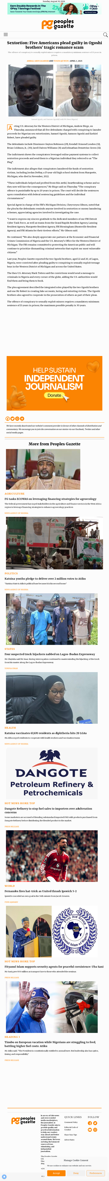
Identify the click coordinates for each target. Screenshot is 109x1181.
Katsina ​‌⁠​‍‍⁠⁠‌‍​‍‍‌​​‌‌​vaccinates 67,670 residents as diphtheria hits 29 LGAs (46, 733)
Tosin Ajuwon (61, 61)
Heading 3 (12, 1036)
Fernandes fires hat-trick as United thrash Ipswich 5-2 (41, 891)
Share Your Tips (70, 1135)
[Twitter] (12, 419)
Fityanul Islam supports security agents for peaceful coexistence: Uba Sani (54, 966)
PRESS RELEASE (12, 827)
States (10, 648)
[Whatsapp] (17, 419)
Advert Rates (69, 1140)
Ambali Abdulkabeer (38, 61)
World (10, 885)
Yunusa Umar (11, 668)
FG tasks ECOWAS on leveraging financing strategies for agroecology (50, 499)
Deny (76, 1173)
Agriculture (15, 493)
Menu (6, 35)
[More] (22, 419)
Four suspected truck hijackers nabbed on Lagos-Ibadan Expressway (50, 654)
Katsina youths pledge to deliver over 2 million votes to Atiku (45, 578)
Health (10, 727)
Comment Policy (70, 1122)
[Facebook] (8, 419)
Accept (56, 1173)
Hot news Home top (20, 803)
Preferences (96, 1173)
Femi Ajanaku (11, 902)
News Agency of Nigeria (16, 513)
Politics (11, 573)
